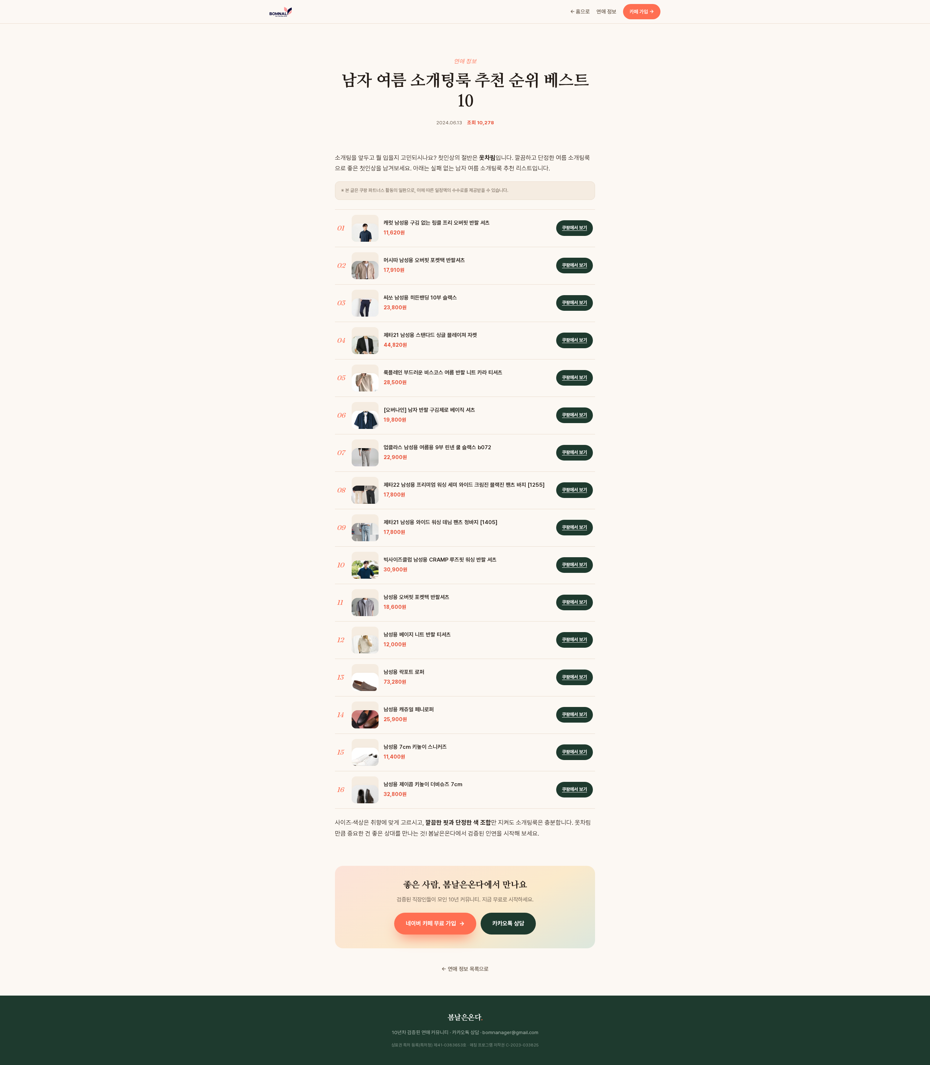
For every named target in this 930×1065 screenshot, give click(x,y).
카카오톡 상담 (508, 923)
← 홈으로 (580, 11)
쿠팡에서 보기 (574, 227)
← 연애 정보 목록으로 (465, 969)
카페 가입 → (642, 12)
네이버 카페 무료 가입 (435, 923)
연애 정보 (606, 11)
